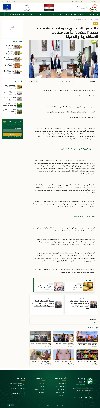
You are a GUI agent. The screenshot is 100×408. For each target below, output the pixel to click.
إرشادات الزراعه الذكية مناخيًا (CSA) (67, 14)
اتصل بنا (13, 1)
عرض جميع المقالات (91, 322)
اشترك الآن (12, 134)
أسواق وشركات (16, 14)
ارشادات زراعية (51, 14)
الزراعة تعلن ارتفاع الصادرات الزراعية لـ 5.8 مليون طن (87, 362)
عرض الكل (61, 395)
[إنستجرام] (9, 1)
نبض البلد (88, 14)
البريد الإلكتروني (18, 128)
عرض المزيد (12, 76)
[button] (9, 405)
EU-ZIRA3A (80, 14)
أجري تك (23, 14)
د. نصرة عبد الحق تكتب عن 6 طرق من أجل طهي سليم (64, 362)
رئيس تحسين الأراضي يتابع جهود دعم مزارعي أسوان (65, 344)
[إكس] (5, 1)
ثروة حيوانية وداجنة (40, 14)
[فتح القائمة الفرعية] (85, 14)
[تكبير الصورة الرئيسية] (63, 59)
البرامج (92, 19)
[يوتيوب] (7, 1)
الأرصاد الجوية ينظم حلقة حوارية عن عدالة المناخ (41, 344)
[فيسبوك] (3, 1)
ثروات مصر (29, 14)
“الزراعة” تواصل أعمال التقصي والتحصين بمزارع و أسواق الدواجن (41, 362)
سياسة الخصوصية (39, 389)
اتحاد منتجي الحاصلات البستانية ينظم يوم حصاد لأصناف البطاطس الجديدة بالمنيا (87, 344)
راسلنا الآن (16, 394)
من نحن (42, 386)
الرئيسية (96, 19)
